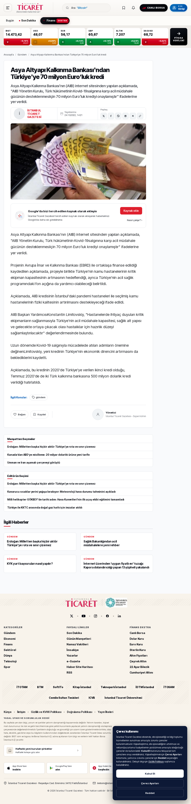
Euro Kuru (136, 644)
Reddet (150, 792)
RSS (69, 672)
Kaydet (41, 414)
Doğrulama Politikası (79, 711)
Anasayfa (9, 54)
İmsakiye (73, 650)
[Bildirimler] (133, 8)
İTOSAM (169, 687)
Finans (8, 644)
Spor (7, 667)
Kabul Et (150, 773)
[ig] (95, 616)
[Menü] (8, 8)
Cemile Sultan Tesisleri (64, 697)
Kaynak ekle (131, 210)
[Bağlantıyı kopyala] (140, 116)
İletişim (21, 711)
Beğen (22, 414)
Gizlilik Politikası (156, 761)
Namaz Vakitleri (77, 644)
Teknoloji (10, 661)
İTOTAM (22, 687)
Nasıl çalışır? (134, 220)
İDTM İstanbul (145, 687)
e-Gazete (73, 661)
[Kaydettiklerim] (124, 8)
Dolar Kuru (137, 638)
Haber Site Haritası (80, 667)
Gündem (22, 54)
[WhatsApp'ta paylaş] (118, 116)
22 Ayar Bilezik (139, 667)
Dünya (8, 655)
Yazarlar (72, 655)
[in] (119, 616)
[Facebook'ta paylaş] (111, 116)
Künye (8, 711)
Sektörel (10, 650)
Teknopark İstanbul (113, 687)
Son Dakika (74, 633)
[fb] (107, 616)
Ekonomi (9, 638)
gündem (40, 397)
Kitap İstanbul (82, 687)
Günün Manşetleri (79, 638)
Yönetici (111, 412)
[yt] (84, 616)
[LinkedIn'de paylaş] (125, 116)
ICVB (92, 697)
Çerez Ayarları (150, 783)
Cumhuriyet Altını (141, 672)
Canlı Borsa (137, 633)
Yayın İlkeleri (105, 711)
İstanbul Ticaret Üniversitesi (123, 697)
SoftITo (58, 687)
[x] (72, 616)
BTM (40, 687)
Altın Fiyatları (138, 655)
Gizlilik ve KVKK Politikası (46, 711)
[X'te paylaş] (104, 116)
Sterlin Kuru (138, 650)
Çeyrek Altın (138, 661)
